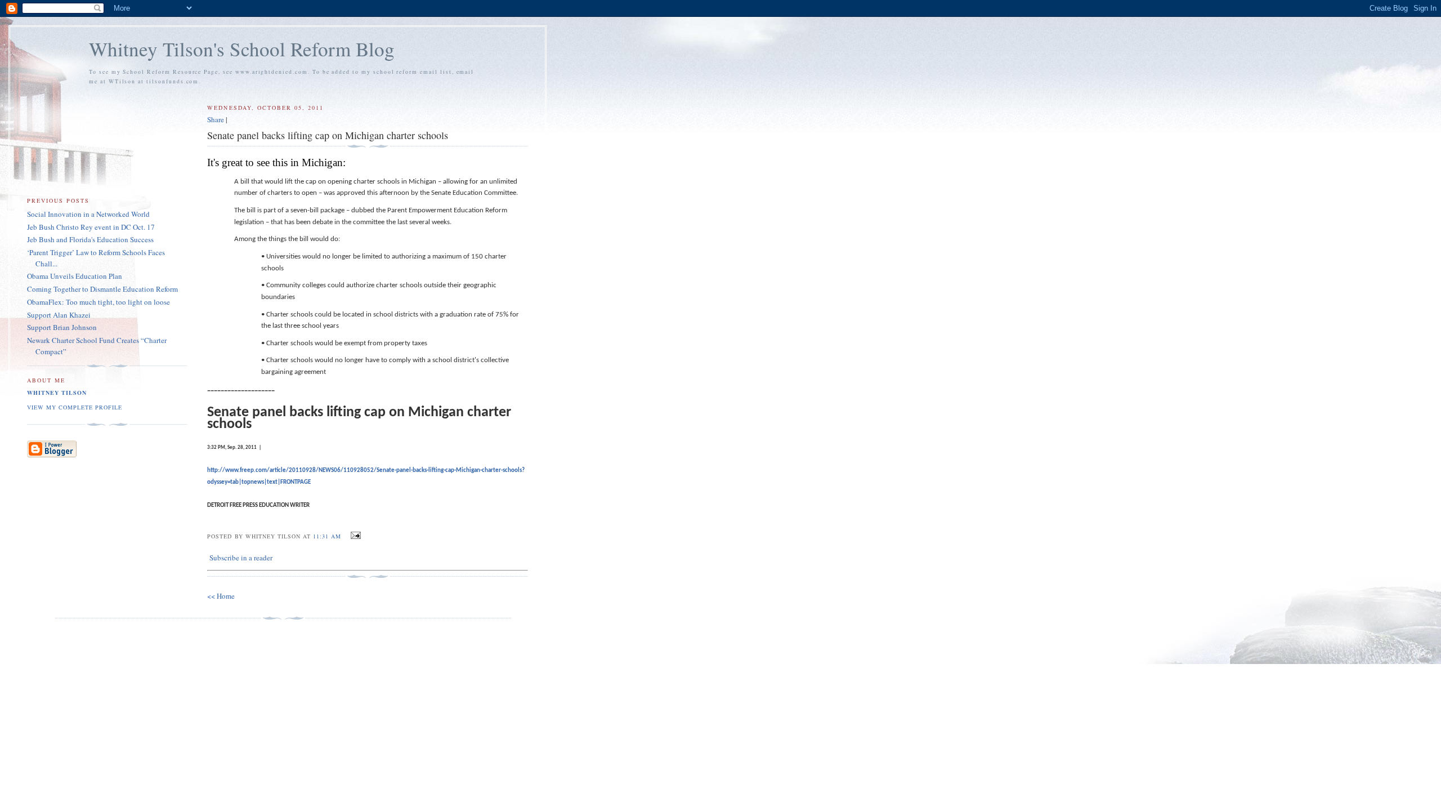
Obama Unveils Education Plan (74, 276)
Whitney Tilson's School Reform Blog (242, 48)
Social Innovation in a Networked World (88, 214)
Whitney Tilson (57, 392)
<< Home (221, 596)
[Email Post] (354, 536)
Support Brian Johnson (62, 327)
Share (215, 119)
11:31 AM (327, 536)
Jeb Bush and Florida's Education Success (90, 239)
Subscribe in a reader (240, 557)
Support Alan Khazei (59, 315)
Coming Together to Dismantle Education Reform (102, 289)
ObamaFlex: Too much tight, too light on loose (98, 302)
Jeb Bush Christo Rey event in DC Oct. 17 (91, 227)
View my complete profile (74, 407)
